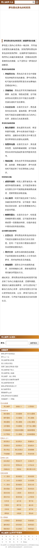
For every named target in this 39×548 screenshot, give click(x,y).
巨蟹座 (6, 505)
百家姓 (19, 469)
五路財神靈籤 (19, 430)
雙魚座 (31, 513)
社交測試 (19, 529)
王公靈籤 (19, 434)
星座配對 (19, 476)
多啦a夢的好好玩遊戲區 (9, 396)
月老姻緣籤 (7, 430)
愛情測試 (19, 520)
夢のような (5, 357)
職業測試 (7, 529)
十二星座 (7, 476)
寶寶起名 (19, 465)
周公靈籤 (19, 422)
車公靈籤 (31, 418)
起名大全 (7, 465)
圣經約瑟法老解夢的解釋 (10, 379)
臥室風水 (19, 441)
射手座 (31, 509)
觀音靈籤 (7, 414)
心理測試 (31, 406)
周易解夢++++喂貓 (7, 399)
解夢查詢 (33, 343)
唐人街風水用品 (7, 363)
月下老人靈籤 (31, 426)
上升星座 (31, 497)
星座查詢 (31, 489)
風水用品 (7, 450)
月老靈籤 (19, 426)
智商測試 (31, 525)
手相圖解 (7, 454)
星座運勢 (31, 476)
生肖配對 (19, 480)
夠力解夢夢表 (6, 389)
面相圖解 (31, 450)
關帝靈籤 (7, 418)
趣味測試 (7, 525)
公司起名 (31, 465)
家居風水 (7, 441)
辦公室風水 (19, 450)
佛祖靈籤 (7, 422)
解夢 (4, 545)
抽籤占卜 (19, 406)
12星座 (19, 493)
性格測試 (31, 520)
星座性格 (19, 497)
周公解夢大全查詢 (8, 337)
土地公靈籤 (31, 422)
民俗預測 (31, 454)
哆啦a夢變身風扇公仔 (9, 386)
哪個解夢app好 (6, 392)
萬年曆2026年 (31, 469)
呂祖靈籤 (19, 414)
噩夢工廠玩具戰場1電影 (9, 367)
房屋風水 (7, 445)
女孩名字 (31, 461)
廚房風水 (19, 445)
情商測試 (31, 529)
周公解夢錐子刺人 (7, 370)
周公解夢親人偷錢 (7, 373)
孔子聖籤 (7, 434)
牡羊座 (6, 501)
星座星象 (7, 489)
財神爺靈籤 (31, 434)
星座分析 (31, 485)
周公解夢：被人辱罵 (8, 376)
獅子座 (19, 505)
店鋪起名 (7, 469)
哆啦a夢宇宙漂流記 (8, 354)
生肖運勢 (31, 480)
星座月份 (7, 497)
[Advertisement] (19, 24)
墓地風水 (31, 445)
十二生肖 (7, 480)
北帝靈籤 (7, 426)
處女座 (31, 505)
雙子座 (31, 501)
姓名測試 (7, 461)
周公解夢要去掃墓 (7, 360)
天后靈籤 (19, 418)
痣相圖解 (19, 454)
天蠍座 (19, 509)
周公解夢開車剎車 (7, 383)
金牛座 (19, 501)
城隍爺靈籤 (31, 430)
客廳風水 (31, 441)
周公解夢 (7, 406)
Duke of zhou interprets (25, 542)
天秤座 (6, 509)
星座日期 (7, 493)
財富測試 (19, 525)
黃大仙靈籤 (31, 414)
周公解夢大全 (6, 533)
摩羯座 (6, 513)
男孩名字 (19, 461)
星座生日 (31, 493)
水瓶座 (19, 513)
